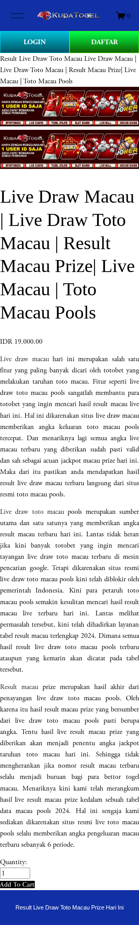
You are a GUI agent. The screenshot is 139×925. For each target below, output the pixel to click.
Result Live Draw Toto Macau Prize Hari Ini (69, 907)
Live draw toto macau (32, 511)
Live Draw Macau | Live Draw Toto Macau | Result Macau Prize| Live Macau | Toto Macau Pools (68, 70)
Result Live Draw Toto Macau (41, 58)
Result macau (19, 686)
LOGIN (35, 42)
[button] (17, 884)
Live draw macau (24, 359)
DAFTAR (104, 42)
